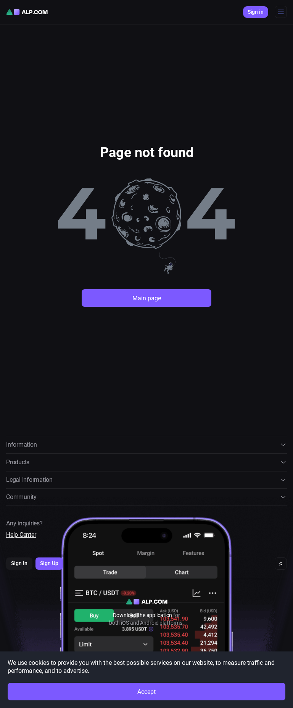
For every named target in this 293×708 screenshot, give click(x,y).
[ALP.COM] (27, 12)
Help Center (21, 534)
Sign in (256, 12)
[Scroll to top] (281, 563)
